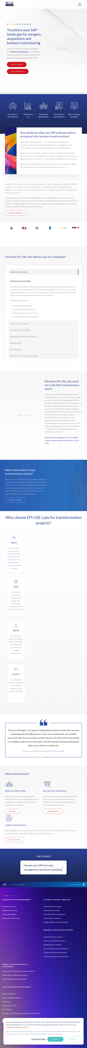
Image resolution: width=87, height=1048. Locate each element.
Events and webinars (9, 994)
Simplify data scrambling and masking (14, 975)
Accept (55, 1039)
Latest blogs (6, 1001)
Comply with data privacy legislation (14, 979)
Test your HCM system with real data (56, 949)
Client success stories (9, 1005)
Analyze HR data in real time (53, 937)
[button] (62, 49)
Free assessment (52, 811)
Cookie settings (38, 1039)
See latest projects (18, 71)
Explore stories (14, 840)
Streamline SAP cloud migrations (55, 914)
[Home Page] (9, 4)
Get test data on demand (52, 918)
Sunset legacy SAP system (11, 918)
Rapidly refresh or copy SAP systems (56, 922)
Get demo (12, 811)
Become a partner (15, 500)
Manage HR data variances (52, 945)
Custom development (9, 914)
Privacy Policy (23, 1027)
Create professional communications (56, 956)
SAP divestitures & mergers (53, 906)
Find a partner (7, 1009)
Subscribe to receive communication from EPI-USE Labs (21, 1013)
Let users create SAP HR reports (54, 941)
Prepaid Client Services (10, 910)
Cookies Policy (11, 1027)
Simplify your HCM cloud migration (55, 952)
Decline (72, 1039)
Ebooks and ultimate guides (11, 998)
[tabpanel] (43, 741)
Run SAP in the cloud (9, 906)
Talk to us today (16, 64)
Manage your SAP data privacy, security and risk (18, 971)
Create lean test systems (52, 910)
